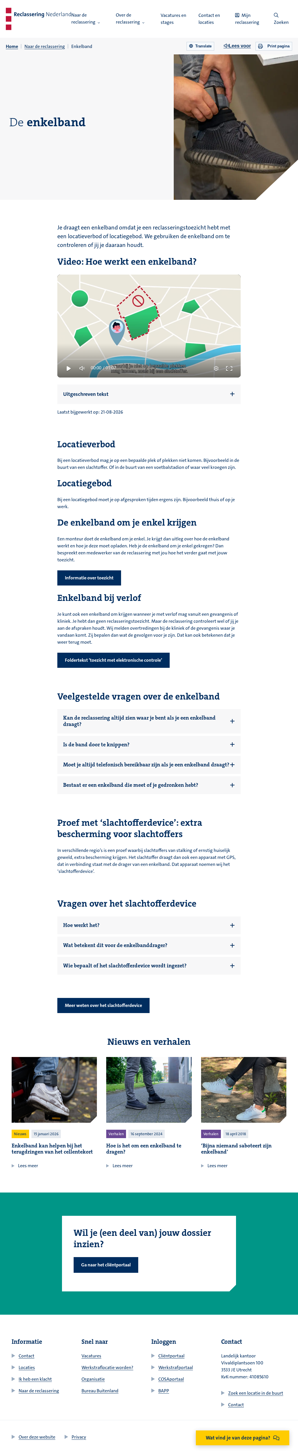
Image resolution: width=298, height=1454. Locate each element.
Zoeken (281, 22)
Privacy (79, 1437)
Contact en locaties (209, 18)
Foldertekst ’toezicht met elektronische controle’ (113, 660)
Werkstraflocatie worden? (107, 1367)
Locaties (27, 1367)
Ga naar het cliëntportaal (106, 1265)
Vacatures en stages (173, 18)
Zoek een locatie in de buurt (255, 1393)
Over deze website (37, 1437)
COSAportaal (171, 1379)
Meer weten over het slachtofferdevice (103, 1005)
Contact (26, 1356)
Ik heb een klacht (35, 1379)
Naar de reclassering (83, 18)
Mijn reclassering (247, 18)
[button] (99, 23)
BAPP (163, 1391)
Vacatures (91, 1356)
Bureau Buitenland (99, 1391)
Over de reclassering (128, 18)
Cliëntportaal (171, 1356)
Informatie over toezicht (89, 578)
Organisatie (93, 1379)
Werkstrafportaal (175, 1367)
